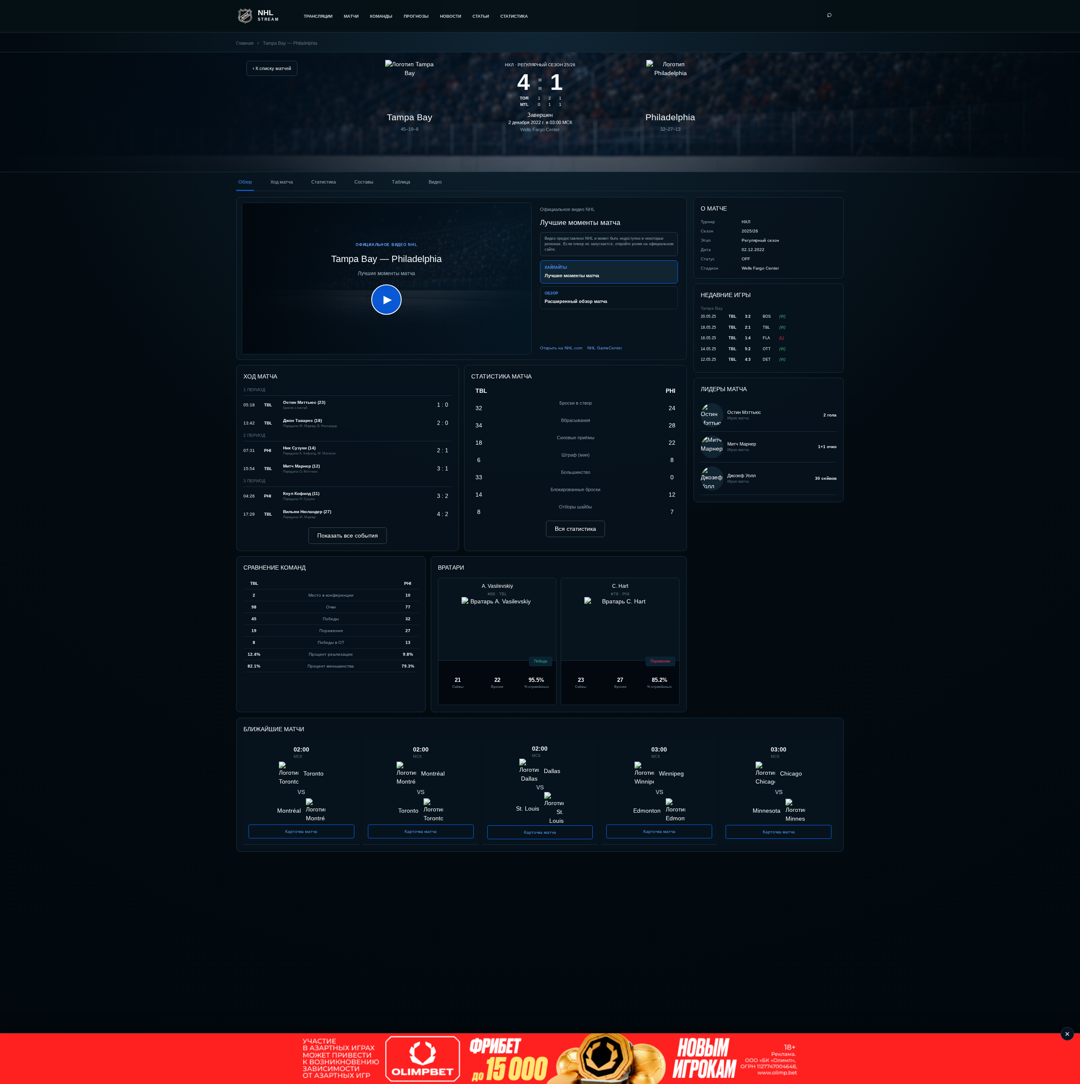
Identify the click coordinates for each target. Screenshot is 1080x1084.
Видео (435, 181)
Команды (381, 16)
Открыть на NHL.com (561, 348)
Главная (245, 43)
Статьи (480, 16)
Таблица (401, 181)
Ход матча (281, 181)
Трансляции (318, 16)
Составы (363, 181)
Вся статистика (575, 528)
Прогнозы (416, 16)
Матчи (351, 16)
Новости (450, 16)
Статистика (514, 16)
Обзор (245, 181)
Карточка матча (301, 831)
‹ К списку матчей (272, 68)
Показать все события (347, 535)
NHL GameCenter (604, 348)
